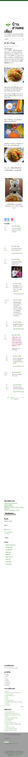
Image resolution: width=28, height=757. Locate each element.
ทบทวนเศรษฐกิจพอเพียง (10, 712)
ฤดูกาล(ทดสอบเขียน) (9, 700)
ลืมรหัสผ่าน (7, 533)
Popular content (9, 557)
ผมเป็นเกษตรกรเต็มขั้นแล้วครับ (11, 718)
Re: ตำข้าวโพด (16, 226)
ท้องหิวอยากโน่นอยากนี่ (9, 506)
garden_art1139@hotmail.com (17, 253)
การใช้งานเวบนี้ (9, 547)
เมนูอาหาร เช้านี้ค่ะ (8, 504)
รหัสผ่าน (6, 525)
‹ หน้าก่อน (12, 397)
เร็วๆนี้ (6, 697)
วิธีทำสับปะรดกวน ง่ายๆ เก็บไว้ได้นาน (12, 692)
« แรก (8, 397)
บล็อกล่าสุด (8, 554)
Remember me (8, 529)
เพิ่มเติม (22, 706)
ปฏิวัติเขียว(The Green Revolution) (12, 713)
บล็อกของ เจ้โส (6, 221)
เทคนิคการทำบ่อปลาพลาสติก (11, 730)
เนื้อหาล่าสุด (8, 552)
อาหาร (5, 50)
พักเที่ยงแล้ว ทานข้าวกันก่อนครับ (10, 503)
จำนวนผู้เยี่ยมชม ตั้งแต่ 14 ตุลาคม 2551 (11, 743)
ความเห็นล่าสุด (9, 549)
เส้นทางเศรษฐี (8, 721)
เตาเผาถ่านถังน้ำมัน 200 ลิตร (11, 728)
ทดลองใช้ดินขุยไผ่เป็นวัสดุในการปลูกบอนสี (13, 701)
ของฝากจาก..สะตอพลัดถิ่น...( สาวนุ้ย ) (11, 510)
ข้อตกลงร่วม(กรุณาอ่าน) (10, 545)
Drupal (10, 738)
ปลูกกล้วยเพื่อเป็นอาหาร (10, 695)
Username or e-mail (8, 521)
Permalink (5, 250)
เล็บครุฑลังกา (8, 705)
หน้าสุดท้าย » (16, 398)
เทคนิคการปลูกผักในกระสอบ (11, 722)
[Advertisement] (14, 10)
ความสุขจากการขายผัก (9, 727)
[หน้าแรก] (8, 24)
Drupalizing (7, 753)
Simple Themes (17, 755)
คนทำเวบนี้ (8, 559)
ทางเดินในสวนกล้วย (9, 694)
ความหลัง (7, 703)
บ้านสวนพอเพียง (14, 28)
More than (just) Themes (18, 753)
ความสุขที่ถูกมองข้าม (9, 719)
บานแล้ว (7, 698)
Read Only (7, 691)
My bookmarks (9, 564)
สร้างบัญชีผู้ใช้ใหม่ (9, 532)
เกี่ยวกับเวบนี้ (8, 561)
